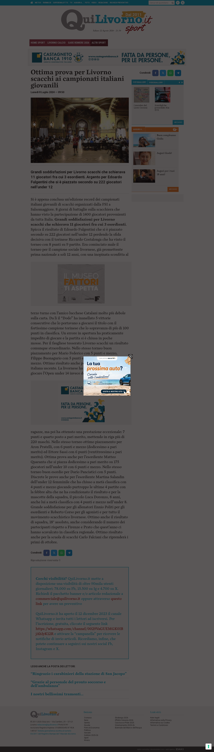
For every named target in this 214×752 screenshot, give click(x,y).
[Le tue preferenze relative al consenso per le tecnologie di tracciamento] (208, 746)
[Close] (130, 356)
